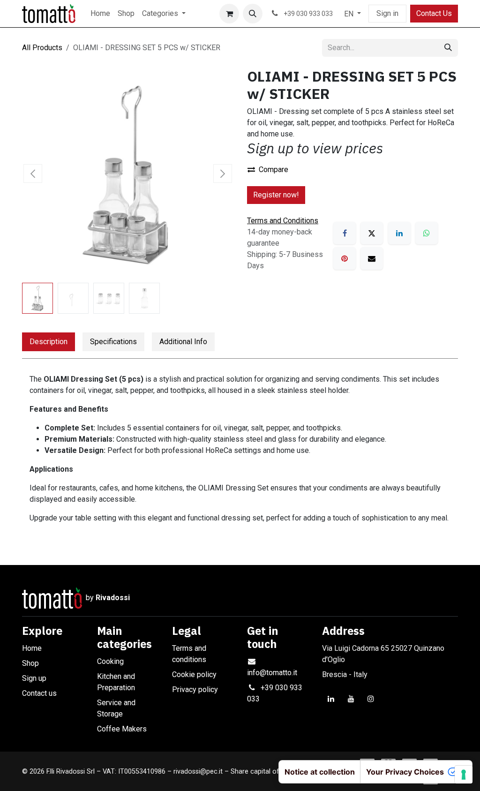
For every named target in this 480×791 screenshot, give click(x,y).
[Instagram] (370, 698)
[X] (371, 233)
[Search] (448, 48)
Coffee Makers (122, 728)
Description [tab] (49, 341)
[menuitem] (100, 13)
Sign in (387, 13)
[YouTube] (351, 698)
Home (32, 648)
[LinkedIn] (399, 233)
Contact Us (434, 13)
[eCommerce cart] (229, 13)
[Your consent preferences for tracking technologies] (463, 774)
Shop (30, 663)
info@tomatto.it (272, 672)
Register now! (276, 194)
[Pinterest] (344, 258)
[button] (252, 13)
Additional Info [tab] (183, 341)
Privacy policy (195, 689)
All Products (42, 47)
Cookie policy (194, 674)
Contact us (39, 693)
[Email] (371, 258)
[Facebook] (344, 233)
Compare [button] (273, 169)
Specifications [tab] (113, 341)
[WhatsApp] (426, 233)
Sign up (34, 678)
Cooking (110, 661)
